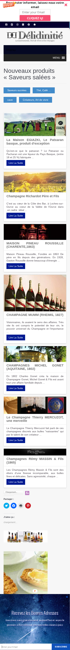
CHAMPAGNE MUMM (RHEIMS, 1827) (34, 315)
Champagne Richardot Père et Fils (32, 196)
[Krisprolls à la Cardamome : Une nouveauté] (35, 582)
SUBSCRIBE (61, 647)
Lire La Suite (16, 162)
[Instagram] (17, 25)
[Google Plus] (23, 25)
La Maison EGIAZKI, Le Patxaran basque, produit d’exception (35, 141)
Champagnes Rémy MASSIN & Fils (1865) (35, 460)
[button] (35, 11)
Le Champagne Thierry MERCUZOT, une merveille (35, 419)
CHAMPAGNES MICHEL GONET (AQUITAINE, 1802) (35, 367)
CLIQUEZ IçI (35, 18)
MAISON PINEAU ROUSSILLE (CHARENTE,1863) (35, 245)
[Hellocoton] (35, 25)
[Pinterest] (29, 25)
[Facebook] (6, 25)
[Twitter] (12, 25)
